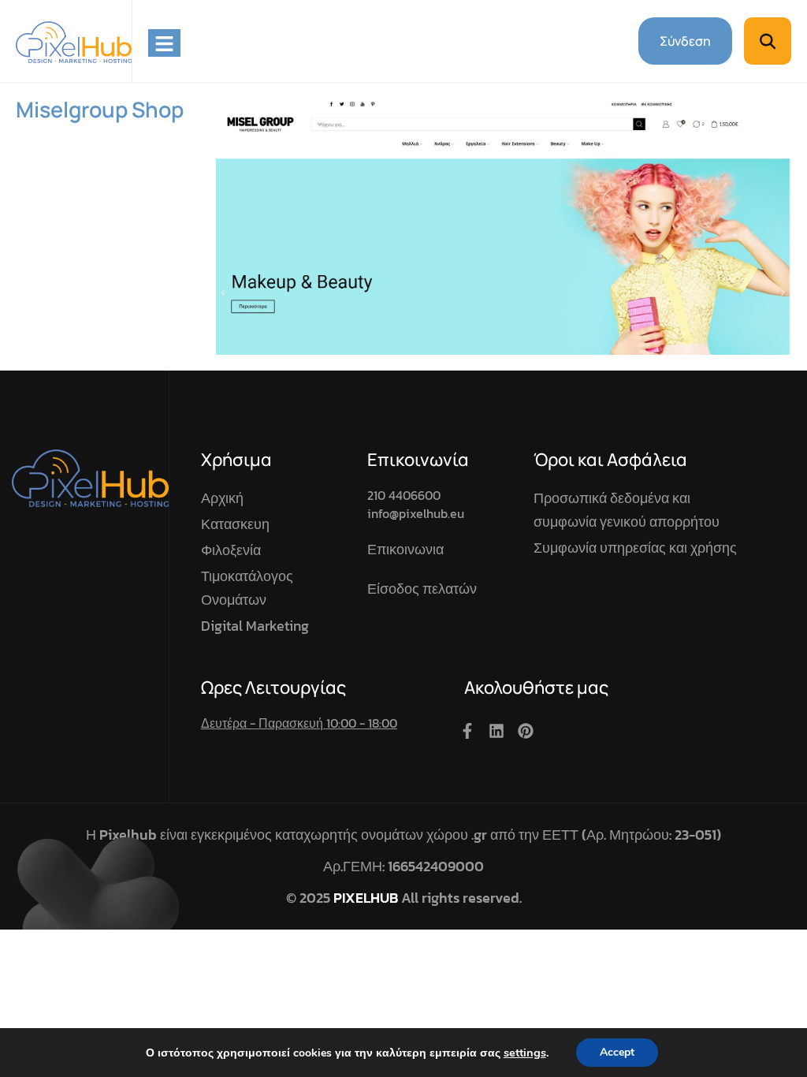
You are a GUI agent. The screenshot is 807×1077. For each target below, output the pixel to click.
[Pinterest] (525, 731)
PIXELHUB (365, 897)
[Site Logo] (74, 41)
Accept (617, 1052)
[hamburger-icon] (164, 43)
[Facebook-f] (467, 731)
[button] (767, 41)
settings (525, 1052)
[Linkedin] (496, 731)
